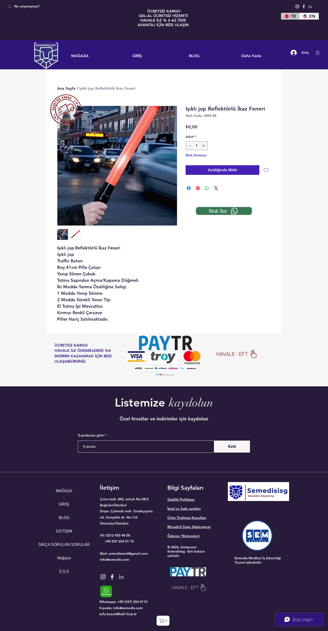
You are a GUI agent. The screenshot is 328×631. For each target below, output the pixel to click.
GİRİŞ (64, 504)
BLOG (64, 518)
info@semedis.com (114, 559)
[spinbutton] (196, 146)
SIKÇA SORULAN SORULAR (64, 545)
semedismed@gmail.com (128, 553)
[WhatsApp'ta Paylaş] (207, 188)
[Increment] (204, 146)
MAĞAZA (64, 491)
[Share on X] (216, 188)
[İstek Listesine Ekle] (266, 170)
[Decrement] (189, 146)
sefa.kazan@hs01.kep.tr (117, 614)
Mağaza (64, 558)
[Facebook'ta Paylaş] (189, 188)
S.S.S (64, 571)
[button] (318, 52)
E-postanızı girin (91, 435)
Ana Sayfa (66, 88)
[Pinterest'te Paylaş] (198, 188)
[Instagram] (297, 6)
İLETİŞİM (64, 531)
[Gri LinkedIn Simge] (310, 6)
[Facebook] (303, 6)
